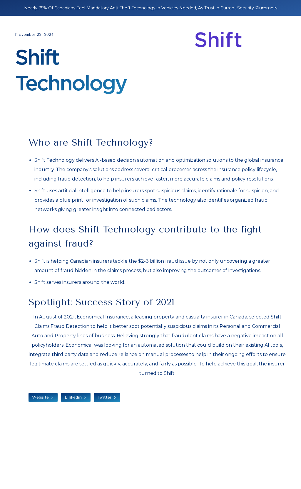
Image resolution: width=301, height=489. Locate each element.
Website (40, 397)
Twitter (104, 397)
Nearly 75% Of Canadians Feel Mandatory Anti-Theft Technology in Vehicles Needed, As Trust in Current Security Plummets (150, 8)
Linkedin (73, 397)
